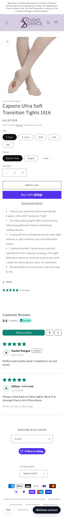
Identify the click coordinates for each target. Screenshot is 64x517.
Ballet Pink (12, 158)
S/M (41, 137)
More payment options (32, 203)
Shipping (19, 125)
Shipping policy (50, 504)
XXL (8, 144)
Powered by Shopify (36, 499)
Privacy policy (16, 504)
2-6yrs (9, 137)
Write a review (24, 332)
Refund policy (54, 499)
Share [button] (9, 281)
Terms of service (33, 504)
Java (47, 159)
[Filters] (49, 333)
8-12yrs (26, 137)
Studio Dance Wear (18, 499)
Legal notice (22, 509)
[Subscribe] (49, 439)
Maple (31, 158)
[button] (7, 22)
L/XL (54, 137)
